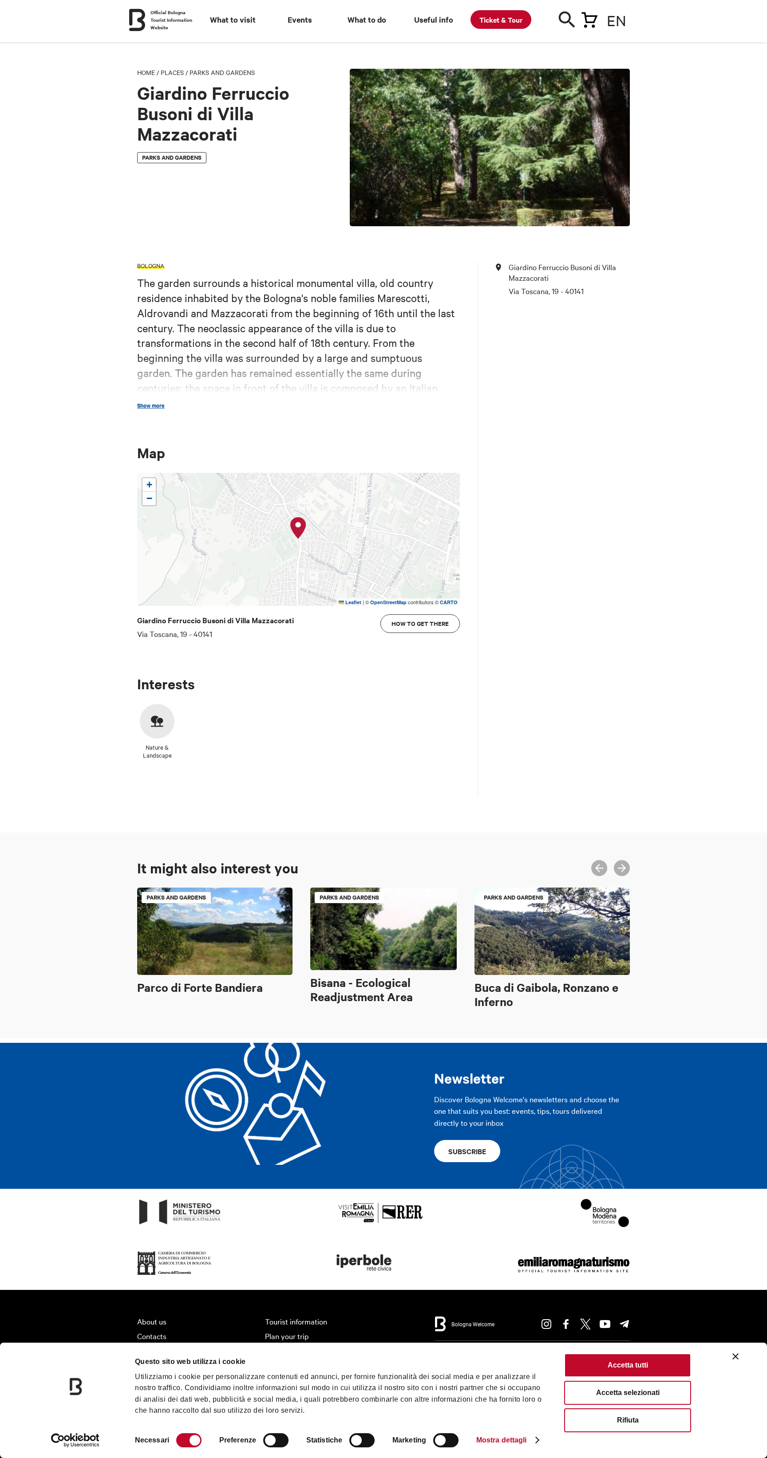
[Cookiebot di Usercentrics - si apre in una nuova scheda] (75, 1440)
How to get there (420, 623)
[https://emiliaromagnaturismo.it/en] (573, 1275)
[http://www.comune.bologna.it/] (364, 1275)
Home (146, 72)
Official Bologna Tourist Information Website (171, 20)
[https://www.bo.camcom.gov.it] (174, 1275)
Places (172, 72)
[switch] (276, 1440)
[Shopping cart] (589, 18)
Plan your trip (287, 1336)
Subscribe (467, 1151)
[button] (298, 528)
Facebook (566, 1324)
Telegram (624, 1324)
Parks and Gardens (222, 72)
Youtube (605, 1324)
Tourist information (296, 1321)
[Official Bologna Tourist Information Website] (137, 20)
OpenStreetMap (388, 602)
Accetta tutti (628, 1365)
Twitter (585, 1324)
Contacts (151, 1336)
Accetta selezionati (628, 1392)
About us (151, 1321)
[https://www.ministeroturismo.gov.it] (180, 1224)
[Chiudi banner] (735, 1356)
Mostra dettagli (501, 1440)
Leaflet (352, 602)
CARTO (449, 602)
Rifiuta (628, 1420)
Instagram (546, 1324)
